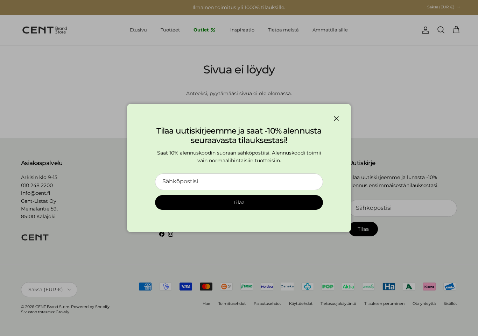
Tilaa (239, 202)
